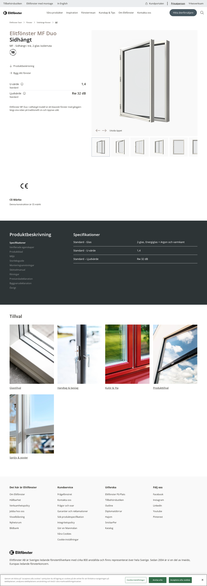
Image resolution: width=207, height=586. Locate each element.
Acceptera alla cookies (180, 580)
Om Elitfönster (126, 12)
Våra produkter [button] (55, 12)
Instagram (158, 500)
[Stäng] (202, 580)
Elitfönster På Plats (115, 494)
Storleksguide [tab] (17, 260)
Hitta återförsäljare (183, 12)
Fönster (29, 22)
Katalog (109, 528)
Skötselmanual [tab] (17, 269)
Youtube (157, 511)
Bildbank (14, 528)
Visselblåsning (17, 516)
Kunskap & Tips (107, 12)
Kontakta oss (144, 12)
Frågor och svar (65, 505)
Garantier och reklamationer (72, 511)
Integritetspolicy (66, 522)
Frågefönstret (64, 494)
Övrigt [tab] (13, 287)
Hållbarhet (15, 500)
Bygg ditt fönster (22, 73)
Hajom (108, 516)
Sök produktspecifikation (70, 516)
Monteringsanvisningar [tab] (22, 265)
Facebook (158, 494)
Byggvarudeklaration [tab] (21, 283)
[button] (98, 130)
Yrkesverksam (196, 3)
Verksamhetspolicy (20, 505)
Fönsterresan (88, 12)
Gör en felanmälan (67, 528)
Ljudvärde (18, 93)
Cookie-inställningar (68, 539)
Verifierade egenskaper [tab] (22, 247)
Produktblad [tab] (16, 251)
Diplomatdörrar (113, 511)
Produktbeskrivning (23, 66)
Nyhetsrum (16, 522)
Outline (109, 505)
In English (62, 3)
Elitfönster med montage (39, 3)
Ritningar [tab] (14, 274)
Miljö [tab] (12, 256)
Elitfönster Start (16, 22)
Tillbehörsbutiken (12, 3)
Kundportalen (156, 3)
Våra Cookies (64, 533)
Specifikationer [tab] (18, 242)
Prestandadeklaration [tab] (21, 278)
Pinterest (158, 516)
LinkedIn (157, 505)
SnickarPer (111, 522)
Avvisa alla (158, 580)
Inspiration (72, 12)
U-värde (16, 84)
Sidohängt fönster (44, 22)
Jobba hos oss (17, 511)
